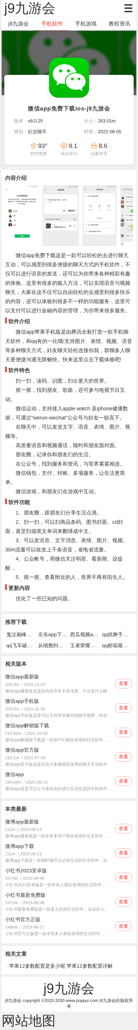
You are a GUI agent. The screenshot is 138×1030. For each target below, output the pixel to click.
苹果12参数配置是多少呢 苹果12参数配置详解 (61, 966)
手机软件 (52, 24)
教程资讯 (119, 24)
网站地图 (29, 1020)
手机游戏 (86, 24)
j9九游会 (18, 24)
